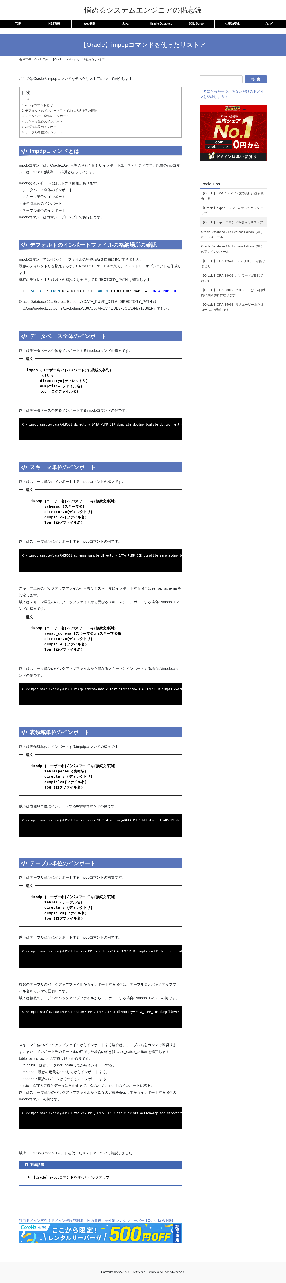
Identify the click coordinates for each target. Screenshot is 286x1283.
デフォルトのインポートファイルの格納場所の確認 (61, 110)
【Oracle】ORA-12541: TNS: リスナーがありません (233, 263)
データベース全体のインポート (47, 116)
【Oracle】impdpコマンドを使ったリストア (232, 222)
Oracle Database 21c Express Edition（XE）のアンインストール (232, 248)
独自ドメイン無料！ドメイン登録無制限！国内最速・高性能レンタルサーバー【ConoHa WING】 (97, 1221)
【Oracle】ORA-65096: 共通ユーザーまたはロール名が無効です (232, 307)
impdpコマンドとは (39, 105)
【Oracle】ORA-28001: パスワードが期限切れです (232, 278)
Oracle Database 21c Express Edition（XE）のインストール (232, 234)
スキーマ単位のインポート (44, 121)
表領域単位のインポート (42, 127)
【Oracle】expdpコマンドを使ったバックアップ (70, 1177)
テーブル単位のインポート (44, 132)
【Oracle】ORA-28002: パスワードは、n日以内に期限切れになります (233, 292)
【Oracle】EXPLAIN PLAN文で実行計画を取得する (232, 196)
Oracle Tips (210, 184)
